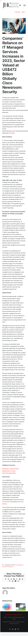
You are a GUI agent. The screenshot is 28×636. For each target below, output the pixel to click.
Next (23, 12)
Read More (12, 133)
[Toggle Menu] (24, 5)
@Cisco (4, 503)
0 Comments (10, 566)
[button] (3, 607)
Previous (17, 12)
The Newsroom (6, 501)
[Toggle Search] (20, 5)
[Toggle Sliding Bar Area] (1, 1)
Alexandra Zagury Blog (8, 473)
